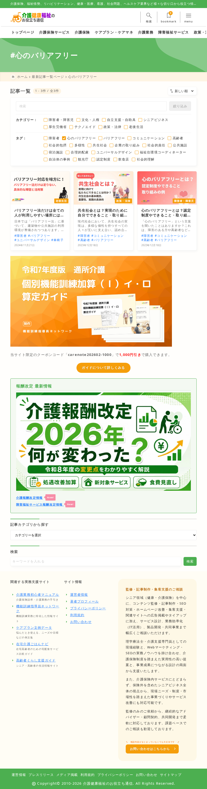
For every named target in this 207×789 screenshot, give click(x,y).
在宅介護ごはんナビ (32, 644)
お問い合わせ (81, 621)
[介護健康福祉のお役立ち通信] (32, 17)
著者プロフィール (84, 601)
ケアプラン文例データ (34, 627)
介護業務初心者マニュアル (37, 594)
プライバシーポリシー (88, 608)
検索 (14, 551)
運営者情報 (79, 594)
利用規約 (77, 615)
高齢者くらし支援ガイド (36, 660)
